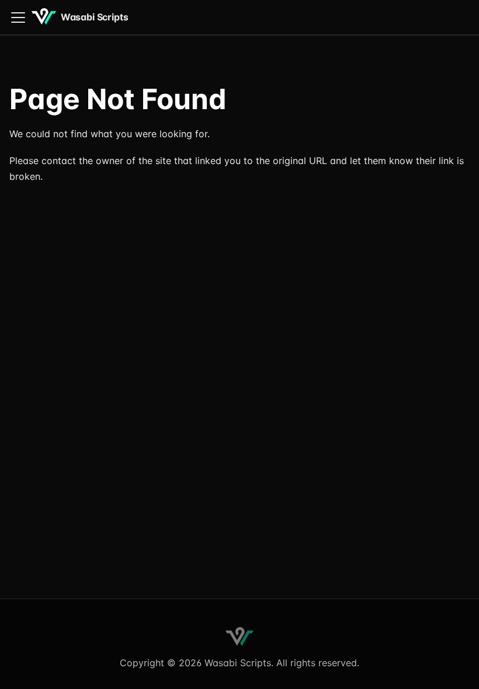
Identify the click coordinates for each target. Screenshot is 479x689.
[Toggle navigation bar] (18, 17)
